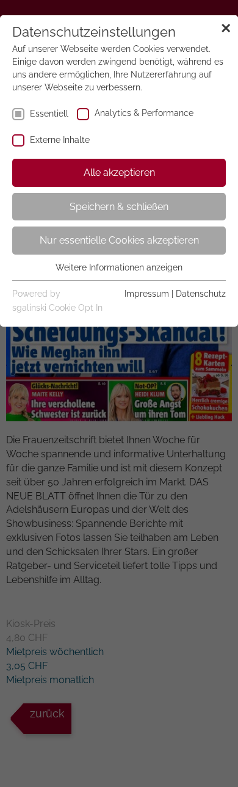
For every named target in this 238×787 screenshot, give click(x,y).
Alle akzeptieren (119, 172)
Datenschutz (201, 294)
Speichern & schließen (119, 206)
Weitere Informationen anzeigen (119, 267)
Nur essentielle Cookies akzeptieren (119, 240)
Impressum (146, 294)
